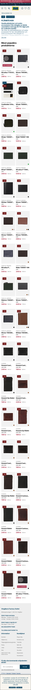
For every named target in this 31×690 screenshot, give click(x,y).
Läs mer (15, 684)
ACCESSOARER (10, 16)
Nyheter (3, 637)
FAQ (2, 650)
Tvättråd (19, 642)
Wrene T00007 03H (21, 300)
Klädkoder (19, 647)
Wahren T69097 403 (7, 300)
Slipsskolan (20, 653)
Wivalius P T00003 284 (5, 267)
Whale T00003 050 (21, 104)
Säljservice (4, 639)
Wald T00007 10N (22, 137)
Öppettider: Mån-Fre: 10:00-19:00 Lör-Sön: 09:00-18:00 (16, 4)
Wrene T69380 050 (21, 72)
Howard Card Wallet (6, 365)
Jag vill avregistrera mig (7, 669)
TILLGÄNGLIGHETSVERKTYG (9, 630)
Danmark (8, 673)
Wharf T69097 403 (6, 169)
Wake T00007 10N (22, 267)
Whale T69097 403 (6, 137)
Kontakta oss (20, 639)
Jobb (2, 647)
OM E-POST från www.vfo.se (5, 653)
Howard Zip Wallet (7, 398)
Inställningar (12, 687)
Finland (14, 673)
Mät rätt (19, 645)
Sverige (19, 673)
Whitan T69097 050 (7, 202)
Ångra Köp (19, 637)
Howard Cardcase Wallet (22, 496)
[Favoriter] (26, 8)
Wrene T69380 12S (21, 235)
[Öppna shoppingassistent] (8, 8)
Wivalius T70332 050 (7, 72)
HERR (3, 16)
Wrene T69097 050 (21, 202)
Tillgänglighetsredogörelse (7, 642)
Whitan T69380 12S (21, 333)
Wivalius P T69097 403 (23, 169)
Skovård (19, 650)
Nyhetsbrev (20, 655)
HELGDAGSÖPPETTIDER (8, 627)
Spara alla (19, 687)
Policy (3, 645)
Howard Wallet (6, 528)
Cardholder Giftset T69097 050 (8, 104)
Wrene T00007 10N (6, 235)
